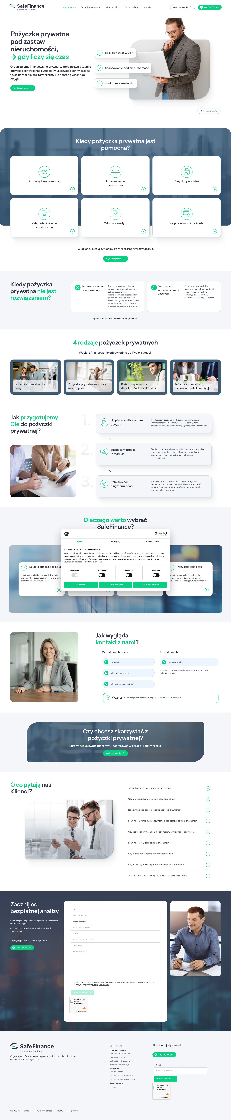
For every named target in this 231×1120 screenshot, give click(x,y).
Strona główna (116, 1046)
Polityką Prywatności (100, 985)
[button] (169, 789)
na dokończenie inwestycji (119, 1065)
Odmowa (81, 585)
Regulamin (73, 1111)
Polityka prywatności (43, 1111)
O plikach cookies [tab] (151, 542)
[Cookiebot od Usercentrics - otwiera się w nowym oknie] (156, 534)
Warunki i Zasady (116, 1072)
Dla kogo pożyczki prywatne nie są (122, 1079)
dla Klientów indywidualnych (120, 1061)
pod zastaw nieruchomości (120, 1053)
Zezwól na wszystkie (150, 585)
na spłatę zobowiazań (118, 1057)
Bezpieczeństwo (116, 1083)
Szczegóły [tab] (115, 542)
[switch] (102, 575)
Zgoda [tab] (79, 542)
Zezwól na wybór (115, 585)
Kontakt (113, 1087)
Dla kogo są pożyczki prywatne (121, 1075)
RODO (60, 1111)
